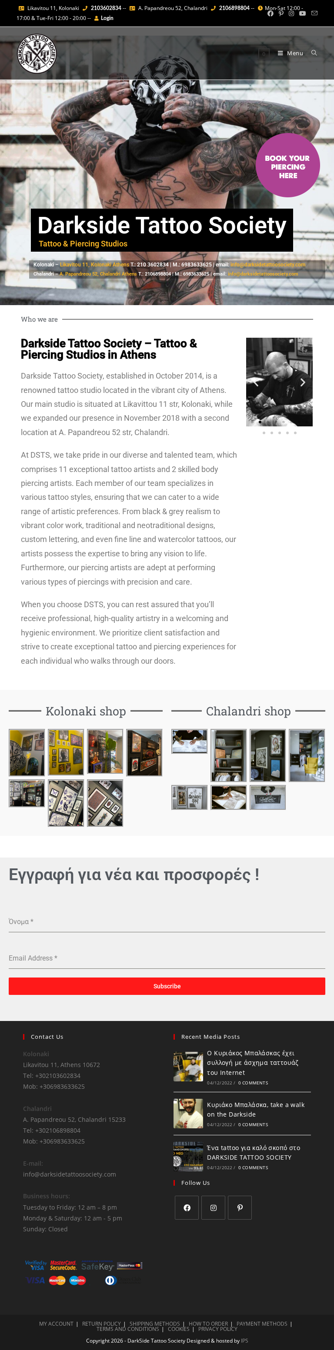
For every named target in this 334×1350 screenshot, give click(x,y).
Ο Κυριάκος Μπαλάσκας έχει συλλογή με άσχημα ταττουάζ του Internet (252, 1063)
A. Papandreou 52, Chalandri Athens (98, 274)
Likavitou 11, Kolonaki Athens (95, 265)
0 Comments (253, 1083)
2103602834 (106, 8)
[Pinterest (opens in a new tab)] (281, 13)
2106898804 (234, 8)
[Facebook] (187, 1208)
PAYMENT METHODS (262, 1323)
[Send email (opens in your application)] (313, 13)
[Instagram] (213, 1208)
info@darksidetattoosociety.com (267, 265)
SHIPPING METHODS (155, 1323)
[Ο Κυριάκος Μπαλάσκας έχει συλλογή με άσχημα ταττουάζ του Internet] (188, 1066)
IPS (244, 1340)
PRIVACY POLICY (217, 1329)
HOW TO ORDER (208, 1323)
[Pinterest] (240, 1208)
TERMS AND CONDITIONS (128, 1329)
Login (107, 18)
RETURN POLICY (101, 1323)
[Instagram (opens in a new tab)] (291, 13)
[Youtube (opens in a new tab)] (303, 13)
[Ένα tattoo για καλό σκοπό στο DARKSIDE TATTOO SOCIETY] (188, 1156)
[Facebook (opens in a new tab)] (270, 13)
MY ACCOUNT (56, 1323)
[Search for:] (311, 53)
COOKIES (179, 1329)
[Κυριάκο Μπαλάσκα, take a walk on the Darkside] (188, 1113)
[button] (255, 382)
